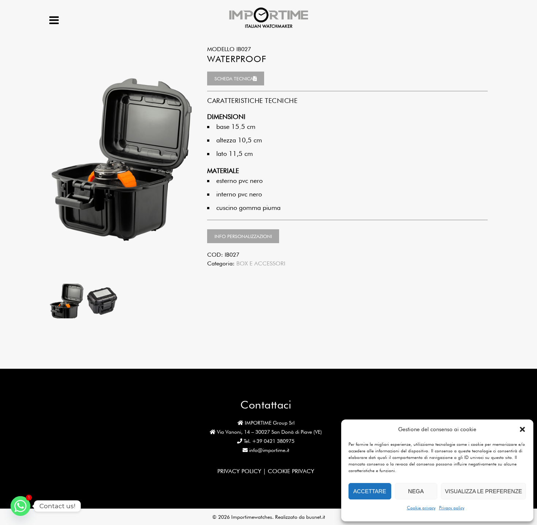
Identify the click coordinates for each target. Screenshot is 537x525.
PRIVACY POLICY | (242, 471)
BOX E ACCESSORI (260, 263)
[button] (522, 429)
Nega (416, 491)
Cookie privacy (421, 507)
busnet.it (315, 517)
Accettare (369, 491)
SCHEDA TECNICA (233, 78)
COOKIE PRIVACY (291, 471)
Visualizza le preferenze (483, 491)
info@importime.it (269, 450)
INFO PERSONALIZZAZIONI (243, 236)
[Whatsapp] (20, 506)
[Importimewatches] (268, 27)
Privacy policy (451, 507)
